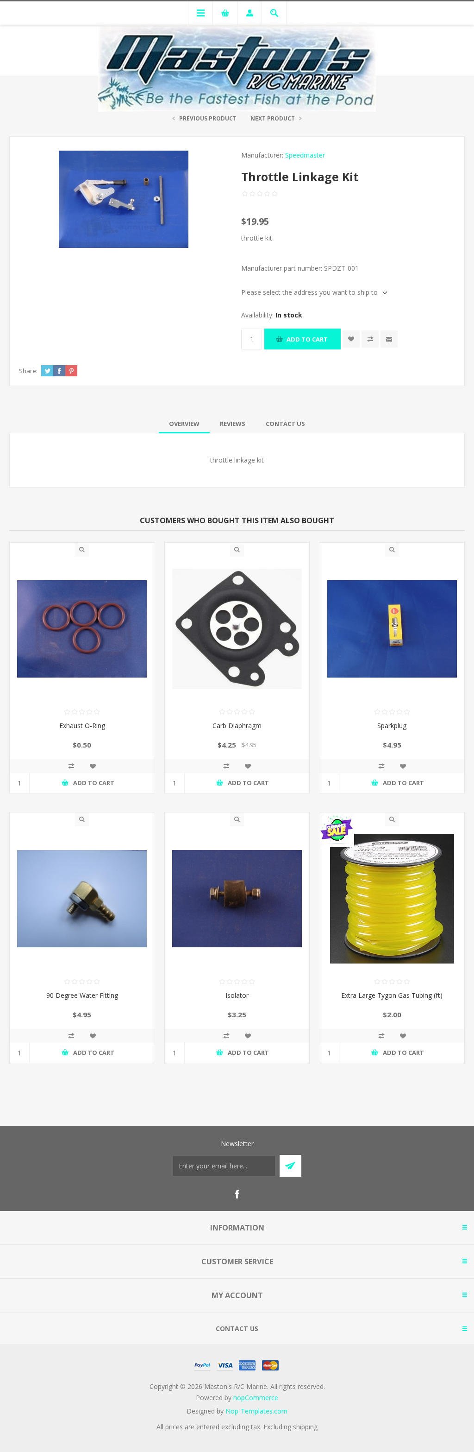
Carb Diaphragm (237, 725)
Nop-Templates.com (256, 1411)
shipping (305, 1426)
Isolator (237, 995)
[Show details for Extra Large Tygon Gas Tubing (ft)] (391, 898)
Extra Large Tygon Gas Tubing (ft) (392, 995)
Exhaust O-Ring (82, 725)
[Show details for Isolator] (237, 898)
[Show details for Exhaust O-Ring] (82, 629)
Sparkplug (391, 725)
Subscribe (290, 1166)
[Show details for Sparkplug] (391, 629)
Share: (28, 371)
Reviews (232, 423)
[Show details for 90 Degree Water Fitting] (82, 898)
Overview (184, 423)
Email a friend (389, 339)
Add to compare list (370, 339)
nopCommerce (255, 1397)
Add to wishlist (351, 339)
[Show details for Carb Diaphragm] (237, 629)
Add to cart (307, 339)
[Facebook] (237, 1194)
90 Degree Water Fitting (82, 995)
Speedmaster (305, 155)
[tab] (184, 423)
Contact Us (285, 423)
